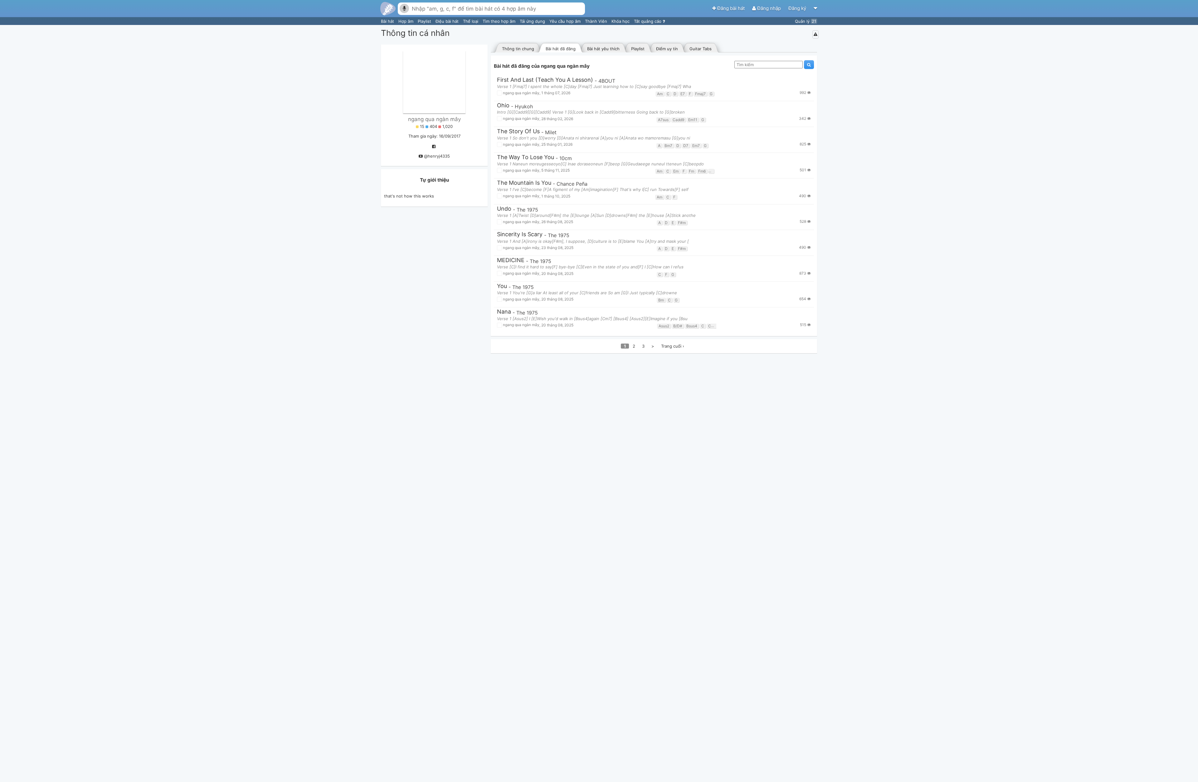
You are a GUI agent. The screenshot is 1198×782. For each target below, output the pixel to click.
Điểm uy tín (667, 48)
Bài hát (388, 21)
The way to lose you (525, 157)
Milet (551, 132)
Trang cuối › (672, 346)
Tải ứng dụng (533, 21)
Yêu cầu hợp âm (565, 21)
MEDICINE (510, 260)
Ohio (503, 106)
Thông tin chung (518, 48)
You (502, 286)
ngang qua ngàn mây (434, 119)
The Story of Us (518, 131)
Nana (504, 312)
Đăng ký (797, 8)
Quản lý (805, 21)
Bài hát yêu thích (603, 48)
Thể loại (471, 21)
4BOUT (606, 81)
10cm (565, 158)
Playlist (425, 21)
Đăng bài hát (731, 8)
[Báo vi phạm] (815, 34)
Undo (504, 209)
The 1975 (527, 210)
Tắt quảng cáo (648, 21)
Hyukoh (524, 106)
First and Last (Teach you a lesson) (545, 80)
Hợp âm (406, 21)
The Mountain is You (524, 183)
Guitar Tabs (700, 48)
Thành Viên (596, 21)
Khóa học (621, 21)
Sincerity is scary (520, 234)
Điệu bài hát (448, 21)
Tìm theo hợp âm (500, 21)
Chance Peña (572, 184)
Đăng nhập (769, 8)
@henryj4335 (437, 156)
